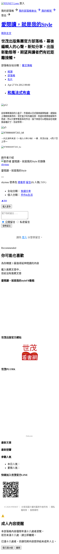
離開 (18, 548)
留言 (28, 182)
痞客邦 (21, 182)
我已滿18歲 (8, 548)
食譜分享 (26, 191)
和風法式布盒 (19, 93)
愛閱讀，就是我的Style (26, 24)
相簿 (10, 71)
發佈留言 (7, 226)
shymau (5, 164)
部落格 (11, 75)
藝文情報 (27, 65)
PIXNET (14, 507)
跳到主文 (6, 33)
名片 (10, 79)
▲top (4, 200)
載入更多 (7, 206)
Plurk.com (29, 436)
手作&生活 (27, 195)
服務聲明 (34, 510)
